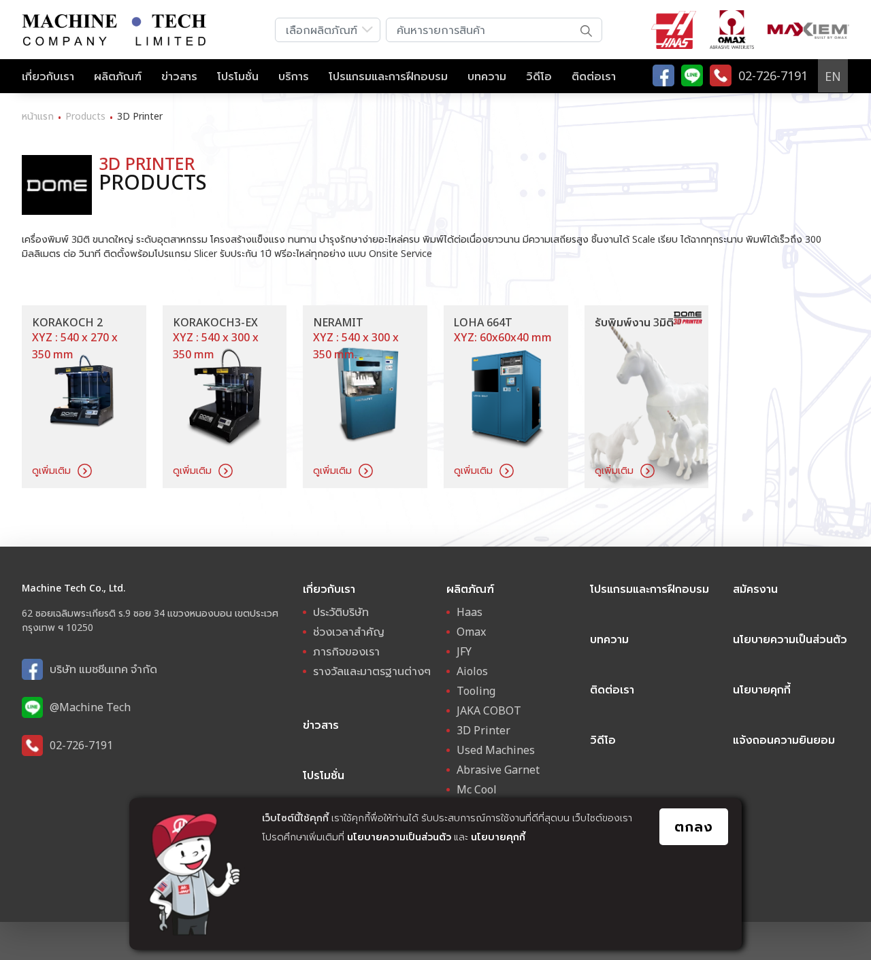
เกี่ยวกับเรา (48, 76)
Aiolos (472, 671)
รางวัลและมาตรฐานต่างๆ (372, 671)
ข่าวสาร (179, 76)
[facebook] (663, 75)
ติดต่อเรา (594, 76)
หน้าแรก (38, 115)
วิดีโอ (539, 76)
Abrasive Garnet (498, 769)
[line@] (692, 75)
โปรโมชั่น (238, 76)
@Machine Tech (90, 707)
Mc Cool (477, 789)
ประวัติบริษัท (341, 611)
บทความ (486, 76)
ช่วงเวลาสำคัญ (348, 631)
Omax (471, 631)
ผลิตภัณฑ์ (118, 76)
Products (85, 115)
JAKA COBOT (489, 710)
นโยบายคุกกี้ (498, 836)
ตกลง (693, 826)
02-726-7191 (81, 745)
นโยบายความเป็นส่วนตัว (399, 836)
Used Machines (496, 749)
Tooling (476, 690)
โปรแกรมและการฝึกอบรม (388, 76)
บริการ (293, 76)
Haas (469, 611)
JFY (464, 651)
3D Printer (483, 730)
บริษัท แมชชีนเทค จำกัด (103, 669)
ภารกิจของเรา (346, 651)
